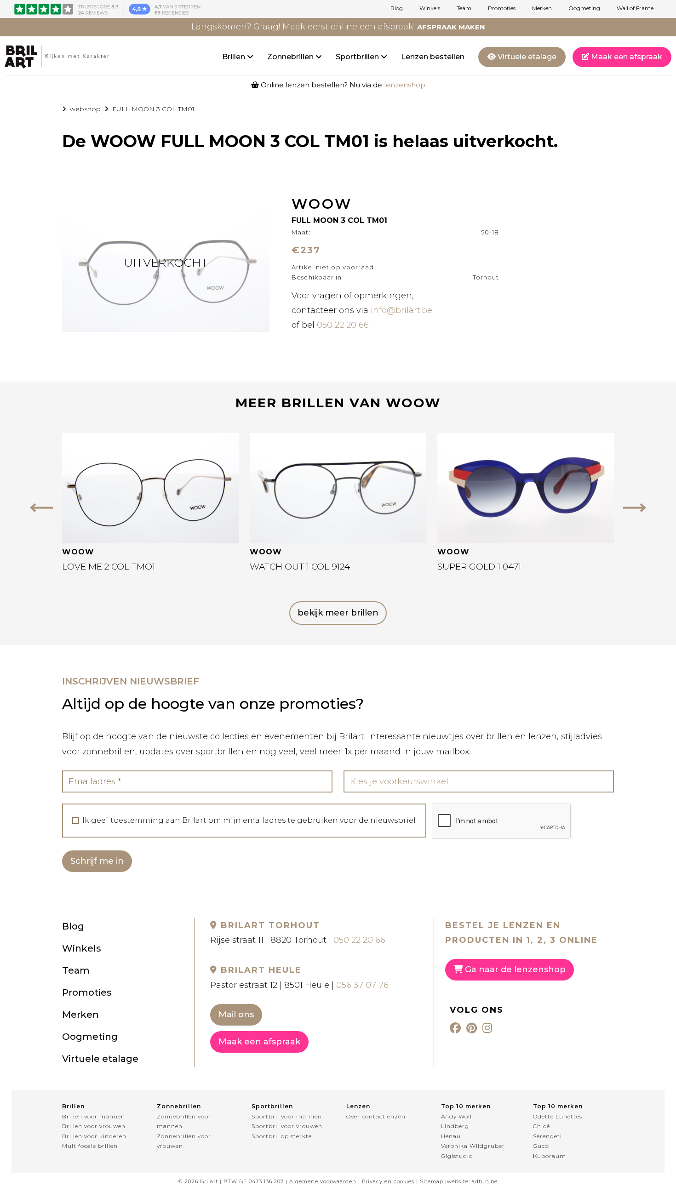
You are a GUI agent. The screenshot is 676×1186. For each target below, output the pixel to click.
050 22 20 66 (343, 325)
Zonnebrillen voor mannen (184, 1121)
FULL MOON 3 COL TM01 (153, 109)
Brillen (234, 56)
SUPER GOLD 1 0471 (479, 566)
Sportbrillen (358, 56)
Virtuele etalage (526, 56)
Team (464, 8)
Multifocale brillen (90, 1145)
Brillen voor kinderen (94, 1136)
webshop (85, 109)
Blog (396, 8)
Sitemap (431, 1181)
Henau (451, 1136)
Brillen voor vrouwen (94, 1126)
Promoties (502, 8)
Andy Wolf (456, 1116)
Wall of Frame (635, 8)
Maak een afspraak (625, 56)
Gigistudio (457, 1155)
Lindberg (455, 1126)
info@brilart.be (401, 310)
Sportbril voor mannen (287, 1116)
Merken (542, 8)
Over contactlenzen (376, 1116)
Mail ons (236, 1014)
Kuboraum (549, 1155)
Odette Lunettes (557, 1116)
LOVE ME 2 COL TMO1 (108, 566)
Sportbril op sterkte (282, 1136)
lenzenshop (404, 84)
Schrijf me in (97, 861)
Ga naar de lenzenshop (514, 969)
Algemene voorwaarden (322, 1181)
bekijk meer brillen (338, 613)
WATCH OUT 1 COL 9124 (300, 566)
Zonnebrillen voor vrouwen (184, 1141)
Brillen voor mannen (93, 1116)
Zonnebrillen (291, 56)
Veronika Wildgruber (473, 1145)
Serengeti (547, 1136)
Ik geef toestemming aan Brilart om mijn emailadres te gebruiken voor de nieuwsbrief (249, 820)
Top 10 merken (466, 1106)
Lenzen (358, 1106)
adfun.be (485, 1181)
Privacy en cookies (388, 1181)
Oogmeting (584, 8)
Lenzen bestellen (432, 56)
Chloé (541, 1126)
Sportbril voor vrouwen (287, 1126)
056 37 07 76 (362, 985)
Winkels (429, 8)
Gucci (541, 1145)
